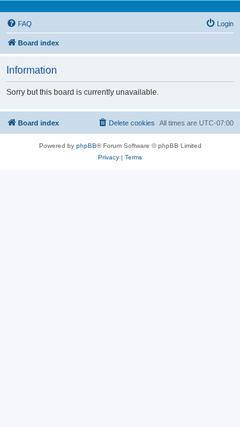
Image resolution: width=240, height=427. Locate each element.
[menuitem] (19, 23)
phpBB (86, 145)
